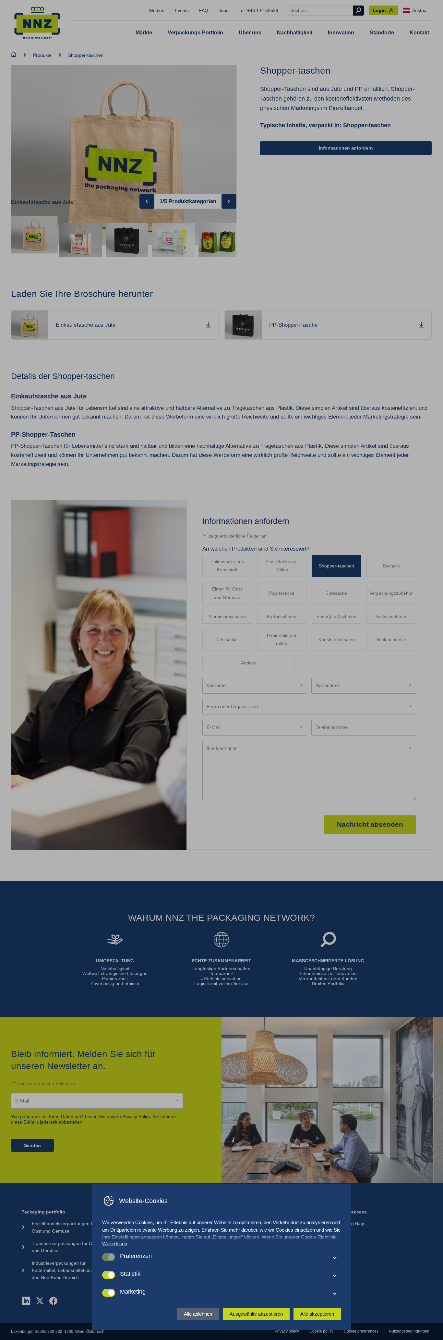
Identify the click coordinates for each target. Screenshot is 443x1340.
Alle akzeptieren (317, 1314)
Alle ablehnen (198, 1314)
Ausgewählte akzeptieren (256, 1314)
